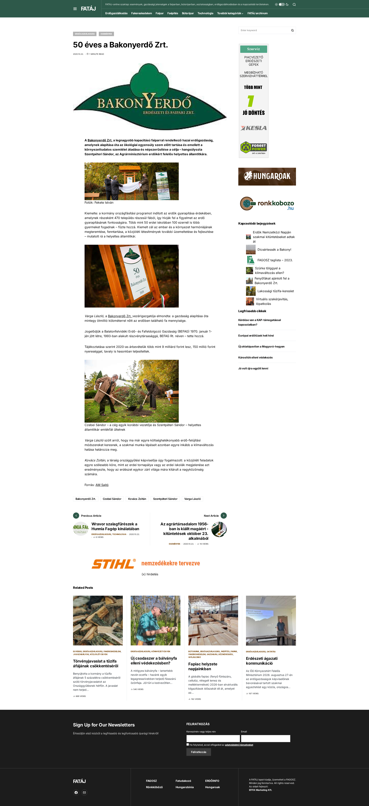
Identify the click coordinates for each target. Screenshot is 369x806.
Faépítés (225, 651)
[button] (75, 8)
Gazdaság (212, 654)
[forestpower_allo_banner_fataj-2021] (253, 100)
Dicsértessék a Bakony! (274, 249)
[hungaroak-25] (267, 176)
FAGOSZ (151, 780)
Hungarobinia (185, 787)
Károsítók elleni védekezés (255, 357)
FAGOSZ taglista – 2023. (275, 260)
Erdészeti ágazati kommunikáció (262, 661)
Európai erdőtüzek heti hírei (256, 335)
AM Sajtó (102, 485)
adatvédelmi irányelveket (239, 744)
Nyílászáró (195, 657)
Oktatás (271, 651)
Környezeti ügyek (160, 651)
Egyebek (77, 651)
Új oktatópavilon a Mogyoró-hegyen (261, 346)
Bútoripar (193, 651)
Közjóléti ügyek (98, 654)
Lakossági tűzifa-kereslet (276, 291)
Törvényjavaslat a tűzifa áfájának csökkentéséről (95, 663)
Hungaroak (212, 787)
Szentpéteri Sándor (165, 498)
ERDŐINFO (212, 780)
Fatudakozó (183, 780)
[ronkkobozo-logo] (267, 203)
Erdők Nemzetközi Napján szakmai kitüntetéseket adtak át (274, 236)
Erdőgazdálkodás (85, 34)
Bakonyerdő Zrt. (100, 140)
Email (244, 731)
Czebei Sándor (112, 498)
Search (292, 30)
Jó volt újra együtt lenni (253, 368)
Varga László (192, 498)
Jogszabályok (81, 654)
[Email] (84, 792)
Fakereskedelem (112, 651)
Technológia (119, 534)
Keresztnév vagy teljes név (201, 731)
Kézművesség (226, 654)
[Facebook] (76, 792)
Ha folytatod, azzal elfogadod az (221, 744)
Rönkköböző (154, 787)
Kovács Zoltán (137, 498)
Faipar (234, 651)
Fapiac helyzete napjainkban (202, 666)
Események (106, 34)
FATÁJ (88, 8)
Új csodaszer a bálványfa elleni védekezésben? (154, 660)
